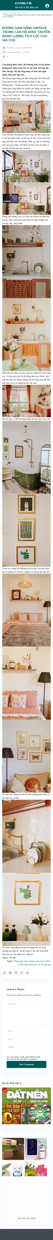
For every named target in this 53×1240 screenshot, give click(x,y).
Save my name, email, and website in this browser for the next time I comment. (23, 1058)
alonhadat (11, 52)
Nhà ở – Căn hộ (22, 52)
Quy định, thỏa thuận (26, 1218)
